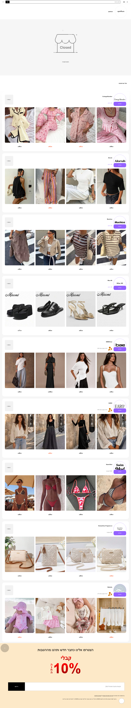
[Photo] (120, 99)
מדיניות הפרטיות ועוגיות (108, 695)
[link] (121, 12)
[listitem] (65, 121)
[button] (127, 2)
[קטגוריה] (124, 2)
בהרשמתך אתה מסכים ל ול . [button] (109, 695)
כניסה (9, 99)
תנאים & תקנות (97, 695)
